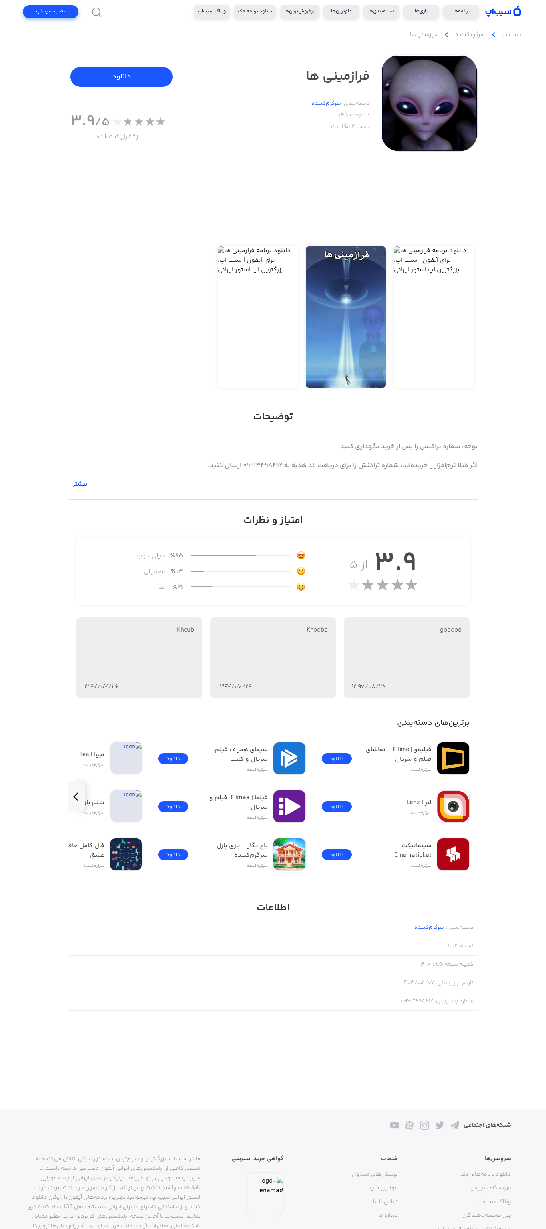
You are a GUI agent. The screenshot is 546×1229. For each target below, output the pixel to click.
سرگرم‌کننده (326, 103)
